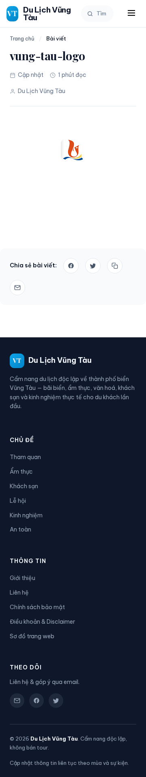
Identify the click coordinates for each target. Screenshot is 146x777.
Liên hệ (19, 592)
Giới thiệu (22, 578)
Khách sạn (24, 486)
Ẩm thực (21, 471)
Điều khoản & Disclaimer (42, 621)
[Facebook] (36, 700)
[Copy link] (114, 265)
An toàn (20, 529)
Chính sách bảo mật (37, 607)
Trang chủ (22, 38)
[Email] (17, 287)
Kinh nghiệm (26, 515)
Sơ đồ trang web (32, 636)
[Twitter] (56, 700)
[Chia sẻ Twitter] (93, 265)
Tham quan (25, 457)
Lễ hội (18, 500)
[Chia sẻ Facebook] (71, 265)
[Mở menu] (131, 13)
